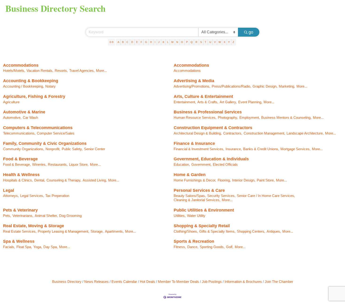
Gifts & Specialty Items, (217, 231)
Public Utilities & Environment (204, 210)
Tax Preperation (57, 196)
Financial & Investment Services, (199, 149)
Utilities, (180, 216)
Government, (201, 164)
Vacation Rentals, (40, 71)
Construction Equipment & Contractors (213, 127)
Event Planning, (250, 102)
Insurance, (234, 149)
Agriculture (11, 102)
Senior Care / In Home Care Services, (266, 196)
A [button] (118, 42)
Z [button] (233, 42)
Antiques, (274, 231)
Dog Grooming (70, 216)
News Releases (96, 282)
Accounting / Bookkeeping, (23, 86)
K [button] (163, 42)
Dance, (192, 247)
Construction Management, (264, 133)
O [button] (182, 42)
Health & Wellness (21, 174)
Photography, (228, 117)
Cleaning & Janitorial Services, (197, 200)
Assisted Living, (95, 180)
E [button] (137, 42)
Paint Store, (266, 180)
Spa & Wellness (18, 241)
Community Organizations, (23, 149)
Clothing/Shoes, (186, 231)
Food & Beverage (20, 159)
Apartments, (114, 231)
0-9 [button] (111, 42)
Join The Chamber (279, 282)
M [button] (172, 42)
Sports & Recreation (194, 241)
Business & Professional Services (208, 112)
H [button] (151, 42)
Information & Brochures (243, 282)
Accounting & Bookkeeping (30, 80)
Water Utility (196, 216)
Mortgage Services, (295, 149)
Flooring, (224, 180)
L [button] (168, 42)
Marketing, (287, 86)
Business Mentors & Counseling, (286, 117)
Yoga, (37, 247)
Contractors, (232, 133)
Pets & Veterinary (20, 210)
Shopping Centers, (251, 231)
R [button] (196, 42)
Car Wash (30, 117)
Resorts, (61, 71)
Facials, (9, 247)
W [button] (219, 42)
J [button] (159, 42)
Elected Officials (225, 164)
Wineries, (39, 164)
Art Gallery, (228, 102)
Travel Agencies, (82, 71)
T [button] (205, 42)
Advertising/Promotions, (192, 86)
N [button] (177, 42)
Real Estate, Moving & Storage (33, 225)
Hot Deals (147, 282)
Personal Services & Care (199, 190)
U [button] (210, 42)
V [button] (215, 42)
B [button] (123, 42)
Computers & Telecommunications (38, 127)
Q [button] (192, 42)
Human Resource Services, (195, 117)
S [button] (201, 42)
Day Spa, (50, 247)
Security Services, (221, 196)
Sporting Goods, (212, 247)
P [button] (187, 42)
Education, (182, 164)
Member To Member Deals (178, 282)
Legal (8, 190)
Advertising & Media (194, 80)
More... (101, 71)
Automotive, (12, 117)
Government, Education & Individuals (211, 159)
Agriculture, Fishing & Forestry (34, 96)
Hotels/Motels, (14, 71)
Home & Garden (190, 174)
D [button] (132, 42)
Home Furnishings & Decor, (195, 180)
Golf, (229, 247)
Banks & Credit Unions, (261, 149)
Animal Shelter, (46, 216)
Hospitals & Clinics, (18, 180)
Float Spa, (24, 247)
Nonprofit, (53, 149)
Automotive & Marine (24, 112)
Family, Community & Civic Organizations (45, 143)
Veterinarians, (22, 216)
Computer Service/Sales (55, 133)
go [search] (251, 32)
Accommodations (20, 65)
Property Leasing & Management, (63, 231)
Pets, (7, 216)
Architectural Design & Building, (198, 133)
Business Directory (66, 282)
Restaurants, (58, 164)
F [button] (141, 42)
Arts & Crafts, (207, 102)
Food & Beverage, (17, 164)
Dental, (39, 180)
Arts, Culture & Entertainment (203, 96)
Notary (50, 86)
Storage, (97, 231)
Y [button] (229, 42)
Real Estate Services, (19, 231)
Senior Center (94, 149)
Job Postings (212, 282)
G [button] (146, 42)
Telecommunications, (19, 133)
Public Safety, (72, 149)
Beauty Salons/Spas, (190, 196)
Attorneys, (11, 196)
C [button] (127, 42)
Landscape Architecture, (305, 133)
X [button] (224, 42)
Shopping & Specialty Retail (202, 225)
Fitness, (180, 247)
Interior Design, (243, 180)
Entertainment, (185, 102)
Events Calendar (124, 282)
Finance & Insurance (194, 143)
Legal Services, (32, 196)
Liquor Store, (78, 164)
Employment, (249, 117)
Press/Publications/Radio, (231, 86)
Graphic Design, (265, 86)
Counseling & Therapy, (63, 180)
